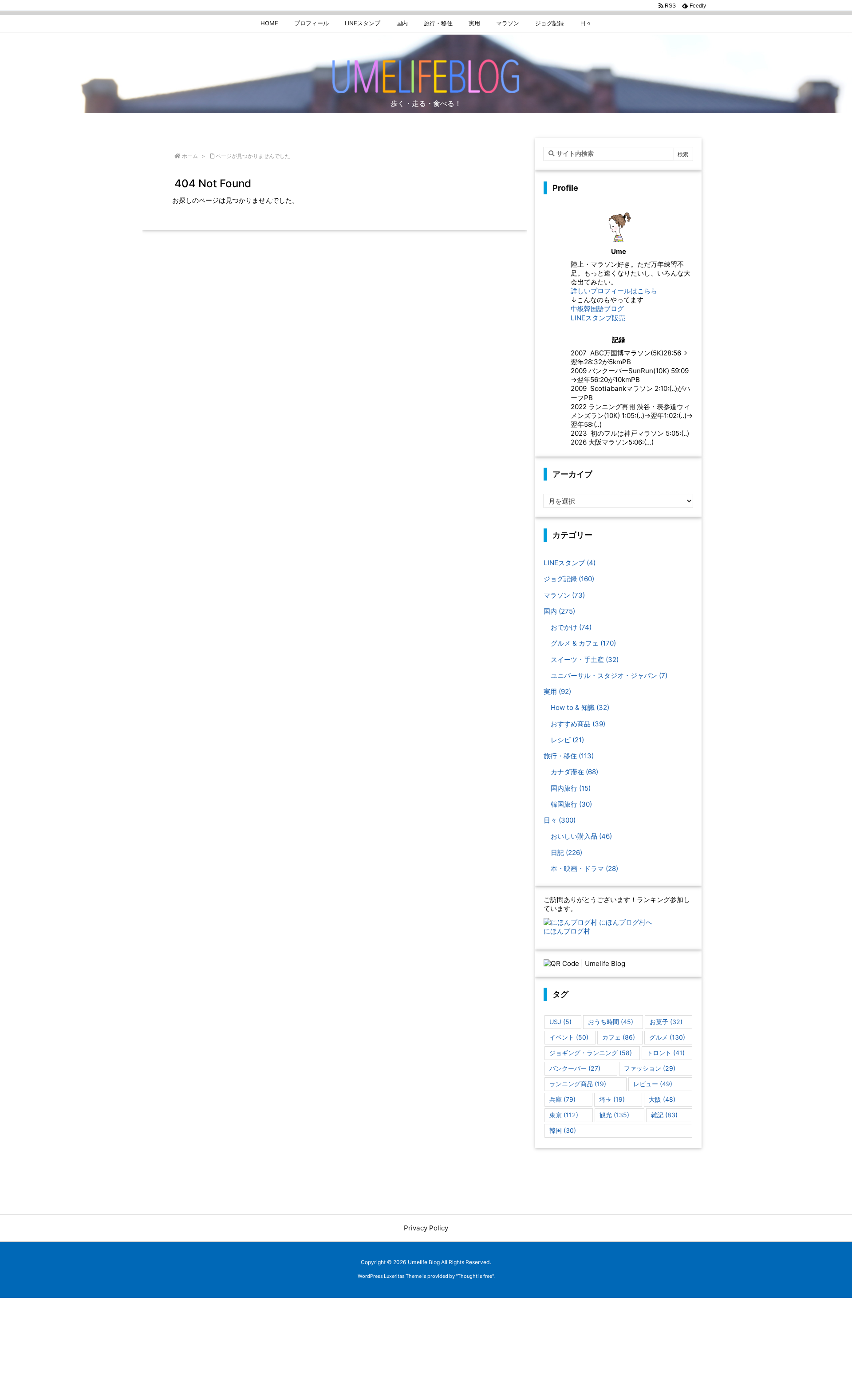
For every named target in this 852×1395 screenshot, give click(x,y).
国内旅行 (571, 788)
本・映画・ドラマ (584, 868)
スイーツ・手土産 (585, 659)
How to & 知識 (580, 707)
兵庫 (562, 1099)
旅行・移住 (569, 756)
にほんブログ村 (567, 931)
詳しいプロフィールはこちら (614, 291)
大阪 (662, 1099)
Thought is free (475, 1276)
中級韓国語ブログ (597, 308)
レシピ (567, 740)
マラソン (564, 595)
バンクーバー (574, 1068)
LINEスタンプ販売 (598, 318)
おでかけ (571, 627)
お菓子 (666, 1021)
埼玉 (612, 1099)
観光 (614, 1115)
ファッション (649, 1068)
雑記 (664, 1115)
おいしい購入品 (581, 836)
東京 (563, 1115)
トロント (666, 1052)
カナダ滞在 (574, 772)
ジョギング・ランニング (590, 1052)
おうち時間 (610, 1021)
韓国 (562, 1130)
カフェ (618, 1037)
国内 (559, 611)
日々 (560, 820)
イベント (568, 1037)
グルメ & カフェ (583, 643)
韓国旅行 (571, 804)
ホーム (190, 156)
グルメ (667, 1037)
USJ (560, 1021)
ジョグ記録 (569, 579)
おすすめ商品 (578, 724)
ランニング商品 (577, 1084)
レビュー (652, 1084)
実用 (557, 691)
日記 (566, 852)
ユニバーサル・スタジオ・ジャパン (609, 675)
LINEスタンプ (570, 563)
